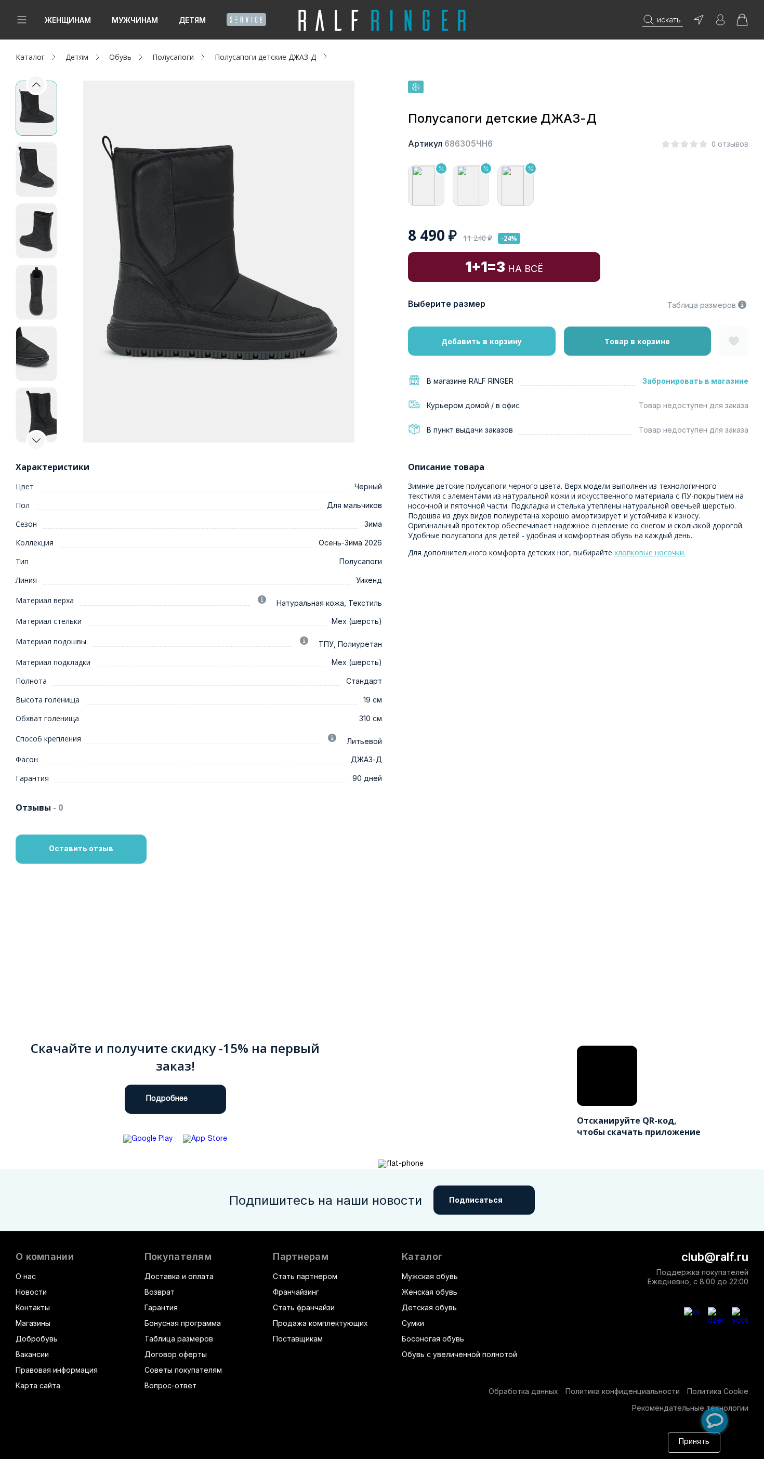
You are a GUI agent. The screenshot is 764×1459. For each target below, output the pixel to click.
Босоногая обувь (433, 1338)
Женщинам (68, 20)
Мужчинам (135, 20)
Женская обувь (429, 1291)
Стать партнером (305, 1276)
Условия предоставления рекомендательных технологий (399, 1447)
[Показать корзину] (742, 23)
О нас (26, 1276)
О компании (45, 1256)
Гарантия (161, 1307)
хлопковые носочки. (650, 552)
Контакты (33, 1307)
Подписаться (476, 1199)
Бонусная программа (182, 1323)
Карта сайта (38, 1385)
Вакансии (32, 1354)
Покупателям (178, 1256)
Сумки (413, 1323)
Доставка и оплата (179, 1276)
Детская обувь (429, 1307)
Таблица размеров (701, 305)
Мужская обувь (430, 1276)
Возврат (159, 1291)
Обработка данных (523, 1391)
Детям (192, 20)
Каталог (422, 1256)
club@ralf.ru (714, 1256)
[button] (36, 440)
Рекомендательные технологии (690, 1407)
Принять (694, 1442)
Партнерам (300, 1256)
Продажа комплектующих (320, 1323)
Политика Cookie (717, 1391)
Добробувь (37, 1338)
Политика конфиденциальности (622, 1391)
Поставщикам (298, 1338)
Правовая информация (57, 1369)
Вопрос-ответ (170, 1385)
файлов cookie (158, 1447)
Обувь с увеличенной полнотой (459, 1354)
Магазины (33, 1323)
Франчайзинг (296, 1291)
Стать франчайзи (304, 1307)
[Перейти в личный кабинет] (720, 23)
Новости (31, 1291)
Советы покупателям (183, 1369)
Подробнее (167, 1099)
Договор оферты (175, 1354)
